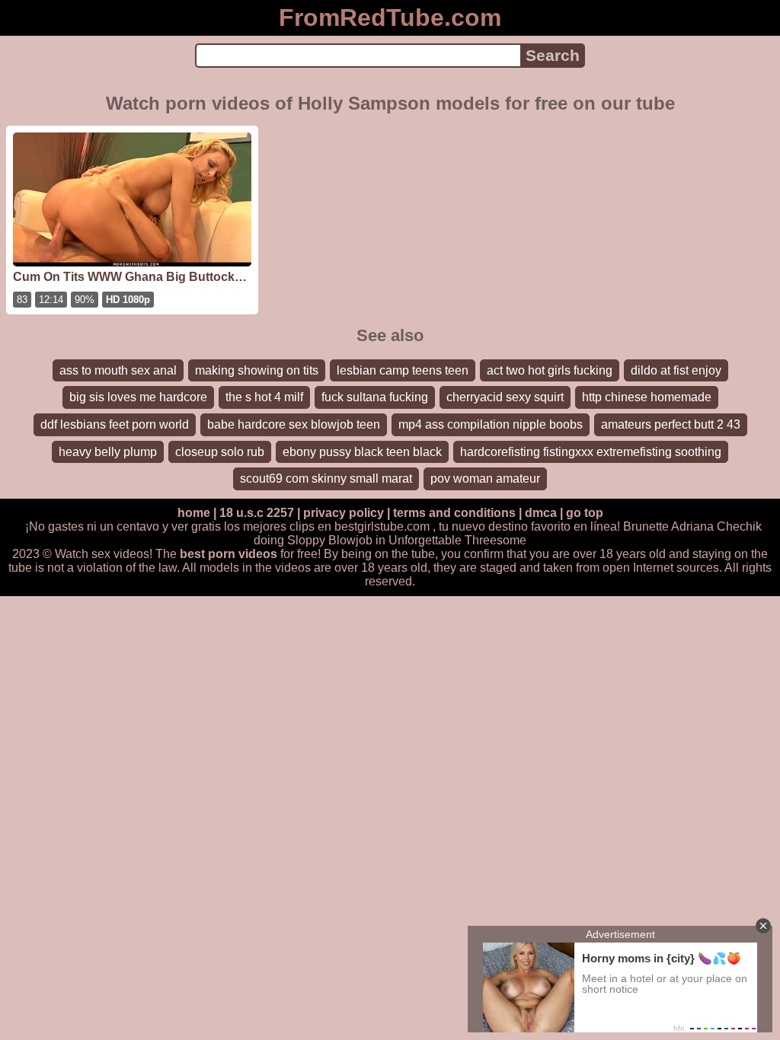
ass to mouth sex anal (118, 370)
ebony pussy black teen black (362, 451)
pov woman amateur (485, 478)
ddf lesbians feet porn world (114, 424)
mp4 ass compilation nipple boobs (490, 424)
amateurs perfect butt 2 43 (670, 424)
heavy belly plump (108, 451)
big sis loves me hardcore (138, 397)
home (193, 512)
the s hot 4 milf (264, 397)
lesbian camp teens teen (402, 370)
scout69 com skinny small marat (326, 478)
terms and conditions (454, 512)
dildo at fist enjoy (676, 370)
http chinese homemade (646, 397)
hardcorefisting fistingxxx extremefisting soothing (590, 451)
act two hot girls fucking (549, 370)
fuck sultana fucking (374, 397)
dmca (541, 512)
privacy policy (343, 512)
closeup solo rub (219, 451)
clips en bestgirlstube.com (359, 526)
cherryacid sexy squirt (505, 397)
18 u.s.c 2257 (256, 512)
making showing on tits (256, 370)
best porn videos (228, 553)
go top (584, 512)
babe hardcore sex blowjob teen (293, 424)
